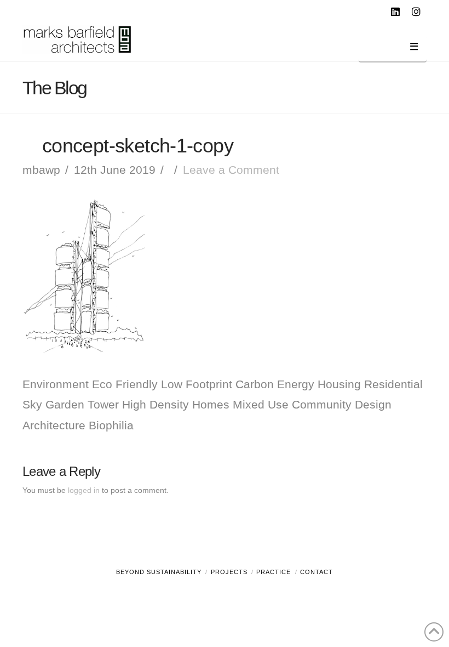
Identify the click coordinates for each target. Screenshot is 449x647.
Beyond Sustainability (159, 572)
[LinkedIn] (397, 12)
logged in (84, 490)
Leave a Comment (231, 169)
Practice (273, 572)
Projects (229, 572)
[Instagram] (418, 12)
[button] (393, 48)
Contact (316, 572)
